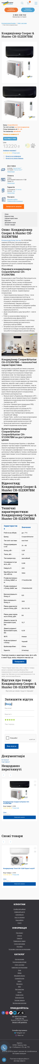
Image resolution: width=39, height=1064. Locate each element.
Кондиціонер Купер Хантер (11, 240)
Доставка (19, 946)
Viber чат (20, 1035)
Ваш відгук (11, 746)
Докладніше (11, 171)
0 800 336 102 (19, 15)
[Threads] (22, 1013)
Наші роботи (19, 920)
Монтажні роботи (12, 199)
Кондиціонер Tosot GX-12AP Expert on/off (19, 868)
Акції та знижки (20, 917)
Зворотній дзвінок (19, 1022)
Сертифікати (19, 914)
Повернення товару (19, 941)
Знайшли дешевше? (9, 150)
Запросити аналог (14, 206)
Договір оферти (19, 1061)
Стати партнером (19, 944)
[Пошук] (22, 3)
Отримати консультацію (28, 9)
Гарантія (19, 938)
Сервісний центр (19, 912)
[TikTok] (18, 1013)
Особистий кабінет (20, 909)
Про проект (19, 933)
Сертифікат (6, 762)
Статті (19, 923)
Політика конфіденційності (19, 1059)
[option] (19, 103)
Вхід (8, 704)
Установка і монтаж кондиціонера (19, 949)
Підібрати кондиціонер (11, 9)
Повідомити (19, 661)
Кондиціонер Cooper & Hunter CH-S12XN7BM (16, 802)
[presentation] (4, 775)
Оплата (19, 935)
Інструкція (5, 760)
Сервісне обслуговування (15, 201)
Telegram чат (20, 1033)
